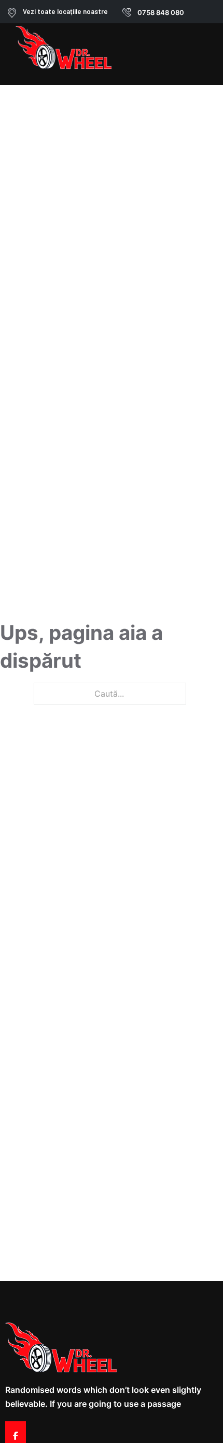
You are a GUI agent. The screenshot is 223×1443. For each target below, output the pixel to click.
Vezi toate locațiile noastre (65, 11)
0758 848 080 (160, 12)
